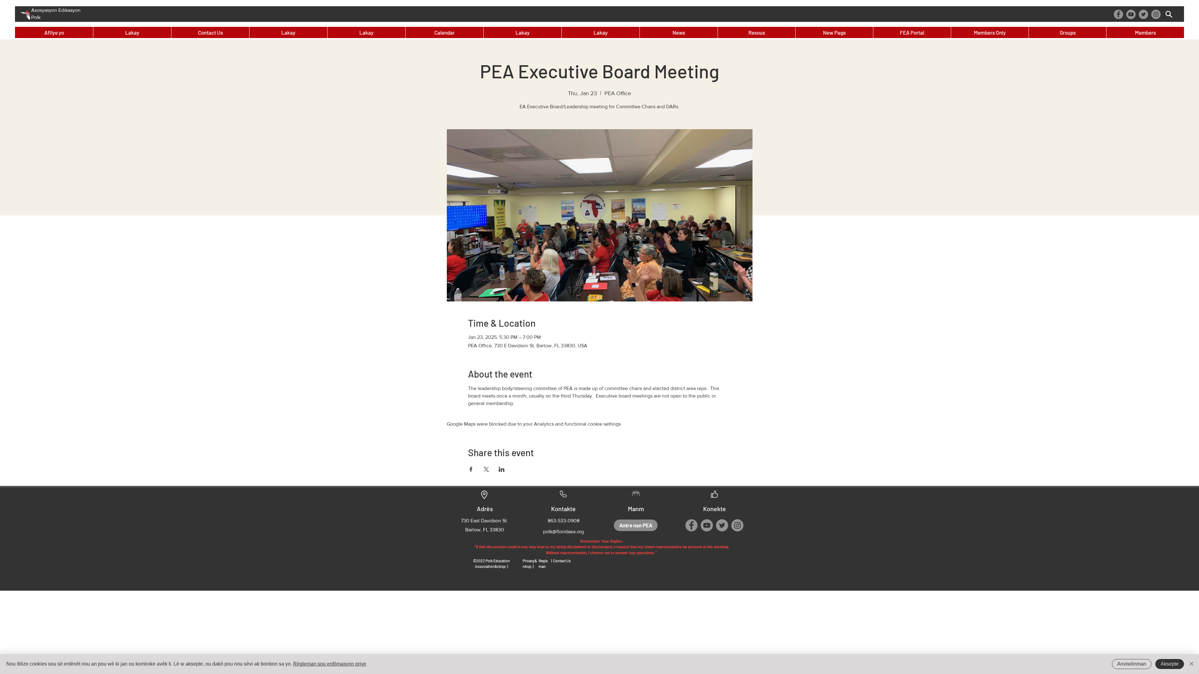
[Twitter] (1143, 14)
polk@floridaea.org (563, 531)
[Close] (1191, 664)
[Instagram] (1156, 14)
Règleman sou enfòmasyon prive (329, 664)
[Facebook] (1118, 14)
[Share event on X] (486, 469)
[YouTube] (1131, 14)
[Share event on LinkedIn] (502, 469)
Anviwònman (1131, 664)
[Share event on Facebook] (471, 469)
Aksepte (1170, 664)
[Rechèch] (1168, 14)
